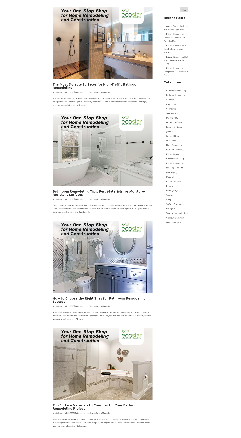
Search (184, 10)
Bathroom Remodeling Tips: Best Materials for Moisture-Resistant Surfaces (99, 193)
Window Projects (173, 222)
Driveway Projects (174, 122)
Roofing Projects (173, 190)
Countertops (171, 104)
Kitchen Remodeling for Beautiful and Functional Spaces (175, 48)
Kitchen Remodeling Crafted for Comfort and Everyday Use (174, 37)
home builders (172, 140)
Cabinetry (170, 99)
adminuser (59, 92)
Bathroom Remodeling (84, 92)
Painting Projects (173, 181)
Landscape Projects (174, 167)
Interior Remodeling (175, 149)
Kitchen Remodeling (175, 158)
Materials (170, 177)
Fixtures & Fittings (174, 127)
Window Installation (175, 217)
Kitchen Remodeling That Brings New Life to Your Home (176, 60)
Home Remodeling (174, 145)
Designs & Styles (173, 118)
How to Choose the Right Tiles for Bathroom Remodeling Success (99, 300)
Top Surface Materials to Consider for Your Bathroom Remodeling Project (96, 406)
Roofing (169, 186)
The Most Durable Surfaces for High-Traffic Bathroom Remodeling (96, 86)
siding (168, 199)
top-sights (170, 208)
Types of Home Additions (177, 213)
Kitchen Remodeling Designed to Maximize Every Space (176, 71)
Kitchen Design (172, 154)
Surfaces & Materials (102, 92)
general (169, 131)
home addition (172, 136)
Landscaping (171, 172)
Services (169, 195)
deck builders (172, 113)
